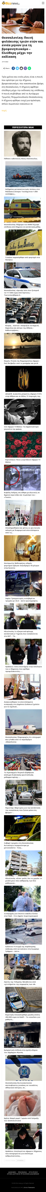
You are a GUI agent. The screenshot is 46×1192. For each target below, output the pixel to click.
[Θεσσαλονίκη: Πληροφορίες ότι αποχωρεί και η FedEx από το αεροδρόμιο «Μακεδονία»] (23, 722)
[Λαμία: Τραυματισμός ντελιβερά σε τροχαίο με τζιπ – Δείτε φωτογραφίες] (23, 583)
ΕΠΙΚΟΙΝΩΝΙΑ (22, 1172)
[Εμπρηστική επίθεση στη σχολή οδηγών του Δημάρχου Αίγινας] (22, 1035)
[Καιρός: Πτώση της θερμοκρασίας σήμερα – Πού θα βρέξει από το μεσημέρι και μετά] (22, 346)
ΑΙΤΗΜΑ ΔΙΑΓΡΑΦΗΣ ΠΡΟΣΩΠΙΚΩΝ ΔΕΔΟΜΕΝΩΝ (23, 1174)
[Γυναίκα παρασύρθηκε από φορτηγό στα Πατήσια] (23, 242)
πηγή (4, 110)
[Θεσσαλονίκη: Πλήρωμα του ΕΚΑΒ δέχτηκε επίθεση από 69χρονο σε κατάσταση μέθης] (22, 209)
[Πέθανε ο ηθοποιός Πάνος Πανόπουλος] (22, 144)
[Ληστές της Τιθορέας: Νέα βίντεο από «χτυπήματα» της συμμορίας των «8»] (22, 967)
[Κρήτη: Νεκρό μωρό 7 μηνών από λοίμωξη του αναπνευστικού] (22, 1103)
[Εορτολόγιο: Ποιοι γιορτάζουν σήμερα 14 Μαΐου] (23, 445)
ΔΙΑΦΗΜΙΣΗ (12, 1172)
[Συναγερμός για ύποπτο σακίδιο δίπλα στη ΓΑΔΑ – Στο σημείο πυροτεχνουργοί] (22, 899)
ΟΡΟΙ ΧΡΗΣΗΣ (33, 1172)
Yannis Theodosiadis (29, 1187)
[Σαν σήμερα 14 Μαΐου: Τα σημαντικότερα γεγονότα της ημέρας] (22, 412)
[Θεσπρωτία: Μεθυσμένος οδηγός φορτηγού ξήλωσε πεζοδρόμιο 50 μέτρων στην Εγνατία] (22, 548)
